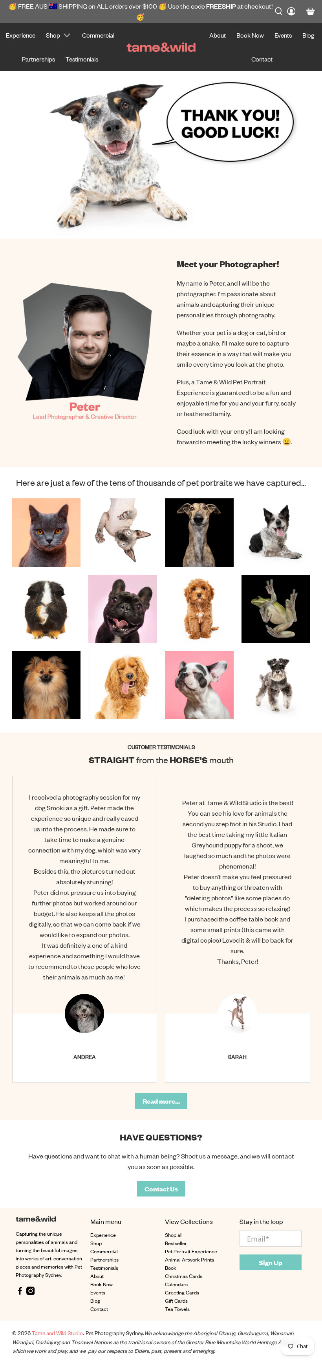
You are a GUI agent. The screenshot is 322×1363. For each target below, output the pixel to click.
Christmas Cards (183, 1276)
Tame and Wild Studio (57, 1333)
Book (170, 1267)
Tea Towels (177, 1308)
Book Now (250, 35)
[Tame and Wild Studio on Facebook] (20, 1293)
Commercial (98, 35)
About (217, 35)
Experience (20, 35)
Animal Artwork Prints (189, 1259)
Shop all (174, 1234)
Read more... (161, 1101)
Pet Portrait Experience (191, 1251)
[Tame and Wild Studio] (161, 47)
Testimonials (82, 58)
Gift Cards (176, 1300)
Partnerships (38, 58)
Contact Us (161, 1188)
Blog (308, 35)
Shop (53, 35)
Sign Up (270, 1262)
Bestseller (176, 1243)
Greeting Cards (182, 1292)
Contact (262, 58)
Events (283, 35)
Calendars (176, 1284)
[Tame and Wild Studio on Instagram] (30, 1293)
